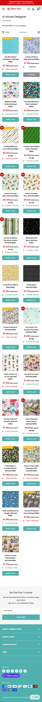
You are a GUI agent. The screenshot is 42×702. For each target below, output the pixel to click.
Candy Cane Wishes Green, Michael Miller (31, 148)
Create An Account (28, 3)
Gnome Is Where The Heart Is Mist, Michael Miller (10, 240)
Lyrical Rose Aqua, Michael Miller (31, 375)
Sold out (31, 75)
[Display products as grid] (39, 32)
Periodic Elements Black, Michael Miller (31, 104)
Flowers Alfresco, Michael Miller (10, 328)
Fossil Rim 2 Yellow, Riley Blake (10, 286)
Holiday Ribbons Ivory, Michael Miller (10, 147)
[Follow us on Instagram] (12, 671)
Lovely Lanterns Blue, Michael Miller (31, 58)
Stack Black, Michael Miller (31, 286)
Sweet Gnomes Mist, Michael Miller (10, 194)
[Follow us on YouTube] (20, 671)
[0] (37, 9)
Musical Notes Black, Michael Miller (31, 240)
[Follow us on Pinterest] (16, 671)
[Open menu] (3, 9)
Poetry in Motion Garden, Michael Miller (10, 421)
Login (18, 3)
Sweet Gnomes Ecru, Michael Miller (31, 194)
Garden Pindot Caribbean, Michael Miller (10, 59)
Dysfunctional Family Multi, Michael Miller (10, 557)
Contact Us (11, 3)
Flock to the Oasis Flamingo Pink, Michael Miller (31, 468)
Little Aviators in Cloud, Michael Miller (10, 376)
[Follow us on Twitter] (8, 671)
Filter (7, 32)
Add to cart (10, 75)
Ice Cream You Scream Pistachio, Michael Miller (31, 329)
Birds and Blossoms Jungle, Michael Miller (10, 513)
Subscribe (21, 617)
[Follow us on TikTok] (25, 671)
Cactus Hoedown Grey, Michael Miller (32, 512)
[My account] (33, 9)
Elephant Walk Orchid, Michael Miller (10, 104)
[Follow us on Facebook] (3, 671)
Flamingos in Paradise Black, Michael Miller (10, 468)
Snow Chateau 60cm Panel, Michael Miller (31, 421)
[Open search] (29, 9)
